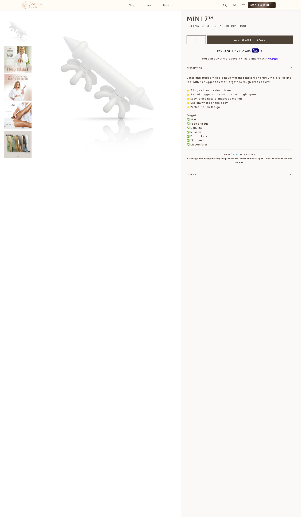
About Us (168, 5)
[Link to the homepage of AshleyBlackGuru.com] (32, 5)
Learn (149, 5)
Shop (131, 5)
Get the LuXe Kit (259, 5)
